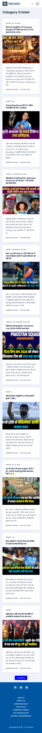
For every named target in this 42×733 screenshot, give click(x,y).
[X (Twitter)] (21, 687)
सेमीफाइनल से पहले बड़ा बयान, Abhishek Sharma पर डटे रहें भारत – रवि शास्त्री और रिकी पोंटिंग (21, 180)
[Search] (32, 4)
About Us (21, 698)
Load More (21, 678)
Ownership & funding (21, 710)
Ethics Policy (21, 707)
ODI (13, 101)
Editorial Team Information (21, 716)
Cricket (8, 23)
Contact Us (21, 701)
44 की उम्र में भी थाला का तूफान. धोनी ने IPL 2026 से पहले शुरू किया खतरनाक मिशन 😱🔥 (19, 471)
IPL (13, 23)
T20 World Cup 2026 (19, 174)
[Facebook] (15, 687)
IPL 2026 (17, 23)
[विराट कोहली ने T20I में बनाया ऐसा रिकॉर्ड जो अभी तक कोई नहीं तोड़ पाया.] (20, 561)
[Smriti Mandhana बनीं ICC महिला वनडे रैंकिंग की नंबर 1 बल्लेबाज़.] (20, 125)
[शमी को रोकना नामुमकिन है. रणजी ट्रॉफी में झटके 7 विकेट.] (20, 415)
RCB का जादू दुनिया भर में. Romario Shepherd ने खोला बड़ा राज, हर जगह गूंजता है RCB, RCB (19, 29)
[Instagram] (27, 687)
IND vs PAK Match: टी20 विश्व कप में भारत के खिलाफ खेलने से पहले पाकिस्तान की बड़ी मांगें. (21, 256)
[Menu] (37, 4)
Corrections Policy (21, 704)
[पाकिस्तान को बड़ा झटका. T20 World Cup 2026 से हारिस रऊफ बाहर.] (20, 345)
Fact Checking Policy (21, 713)
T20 (13, 322)
